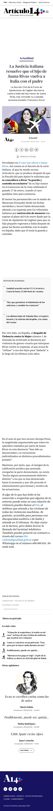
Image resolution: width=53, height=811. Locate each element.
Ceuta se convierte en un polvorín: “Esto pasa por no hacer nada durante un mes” (26, 644)
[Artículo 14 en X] (5, 789)
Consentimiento (17, 799)
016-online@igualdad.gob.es (16, 538)
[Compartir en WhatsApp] (31, 150)
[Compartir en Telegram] (36, 150)
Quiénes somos (9, 796)
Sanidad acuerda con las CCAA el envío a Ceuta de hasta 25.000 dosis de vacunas (25, 290)
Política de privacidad (33, 796)
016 (37, 505)
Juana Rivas (7, 601)
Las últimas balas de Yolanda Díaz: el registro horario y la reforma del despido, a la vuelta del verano (27, 319)
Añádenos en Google (28, 157)
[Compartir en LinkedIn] (26, 150)
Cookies (7, 799)
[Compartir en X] (21, 150)
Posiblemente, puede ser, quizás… (23, 650)
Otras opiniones (10, 665)
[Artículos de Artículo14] (9, 139)
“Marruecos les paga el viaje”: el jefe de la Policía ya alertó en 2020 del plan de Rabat (27, 657)
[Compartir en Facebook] (16, 150)
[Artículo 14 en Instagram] (10, 789)
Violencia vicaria (10, 605)
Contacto (20, 796)
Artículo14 (33, 138)
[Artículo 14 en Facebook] (15, 789)
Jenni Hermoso (44, 2)
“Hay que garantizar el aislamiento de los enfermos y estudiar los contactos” (25, 304)
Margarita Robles (29, 2)
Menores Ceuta (15, 2)
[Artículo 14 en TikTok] (20, 789)
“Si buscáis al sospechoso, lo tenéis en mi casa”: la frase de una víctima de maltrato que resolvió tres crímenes (26, 635)
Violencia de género (25, 601)
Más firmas (24, 750)
